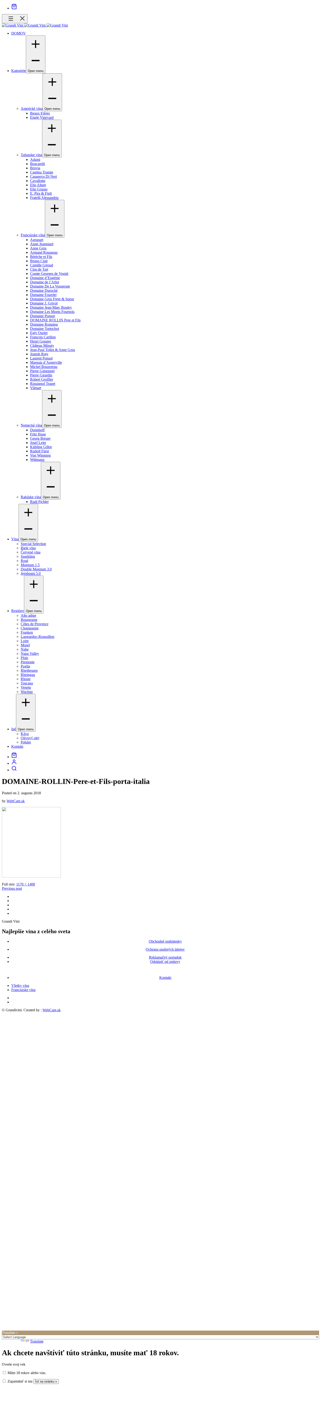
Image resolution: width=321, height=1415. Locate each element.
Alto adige (28, 615)
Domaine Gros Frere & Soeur (52, 299)
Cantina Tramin (41, 172)
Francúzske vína (33, 235)
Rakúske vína (31, 497)
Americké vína (32, 109)
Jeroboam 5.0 (31, 573)
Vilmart (35, 388)
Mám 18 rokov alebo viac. (27, 1373)
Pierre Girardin (41, 375)
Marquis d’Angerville (46, 362)
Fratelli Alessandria (44, 198)
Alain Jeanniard (41, 244)
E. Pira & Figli (41, 193)
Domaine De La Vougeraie (50, 286)
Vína (15, 539)
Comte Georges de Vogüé (49, 274)
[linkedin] (12, 909)
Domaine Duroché (44, 290)
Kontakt (17, 746)
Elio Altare (38, 185)
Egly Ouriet (38, 333)
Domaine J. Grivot (44, 303)
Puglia (25, 666)
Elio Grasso (38, 189)
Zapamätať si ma (19, 1381)
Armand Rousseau (44, 252)
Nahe (25, 649)
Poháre (26, 742)
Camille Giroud (41, 265)
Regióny (17, 611)
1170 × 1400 (25, 884)
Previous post (12, 888)
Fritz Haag (38, 434)
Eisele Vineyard (42, 117)
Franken (27, 632)
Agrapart (36, 240)
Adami (35, 160)
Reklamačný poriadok (165, 957)
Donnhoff (37, 430)
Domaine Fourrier (43, 295)
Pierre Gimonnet (42, 371)
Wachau (27, 692)
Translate (36, 1341)
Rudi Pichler (39, 502)
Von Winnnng (40, 455)
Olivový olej (30, 738)
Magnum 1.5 (30, 565)
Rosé (24, 561)
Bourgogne (29, 620)
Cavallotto (37, 181)
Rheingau (28, 675)
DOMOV (18, 33)
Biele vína (28, 548)
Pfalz (24, 658)
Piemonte (28, 662)
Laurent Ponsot (41, 358)
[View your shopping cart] (14, 8)
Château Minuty (42, 346)
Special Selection (33, 544)
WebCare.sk (16, 801)
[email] (12, 913)
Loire (25, 641)
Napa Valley (30, 654)
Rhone (26, 679)
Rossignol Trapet (42, 384)
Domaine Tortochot (44, 329)
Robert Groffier (41, 379)
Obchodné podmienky (165, 941)
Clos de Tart (39, 269)
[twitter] (12, 901)
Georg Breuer (40, 438)
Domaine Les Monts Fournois (52, 312)
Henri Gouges (40, 341)
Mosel (25, 645)
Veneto (26, 687)
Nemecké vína (31, 425)
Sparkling (28, 556)
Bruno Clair (39, 261)
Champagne (30, 628)
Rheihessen (29, 670)
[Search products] (14, 770)
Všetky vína (20, 986)
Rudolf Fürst (39, 451)
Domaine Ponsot (42, 316)
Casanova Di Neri (43, 176)
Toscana (27, 683)
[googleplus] (12, 905)
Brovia (35, 168)
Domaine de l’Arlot (44, 282)
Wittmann (37, 460)
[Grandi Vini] (13, 25)
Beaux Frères (40, 113)
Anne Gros (38, 248)
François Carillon (43, 337)
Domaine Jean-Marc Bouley (51, 307)
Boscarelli (37, 164)
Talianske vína (31, 155)
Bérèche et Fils (41, 257)
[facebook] (12, 896)
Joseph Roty (39, 354)
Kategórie (18, 71)
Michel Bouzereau (43, 367)
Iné (13, 729)
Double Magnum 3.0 (36, 569)
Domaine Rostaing (44, 324)
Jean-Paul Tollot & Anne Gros (52, 350)
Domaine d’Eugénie (45, 278)
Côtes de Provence (34, 624)
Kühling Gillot (41, 447)
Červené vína (30, 552)
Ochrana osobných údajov (165, 949)
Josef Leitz (38, 443)
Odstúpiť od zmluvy (165, 962)
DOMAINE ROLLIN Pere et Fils (55, 320)
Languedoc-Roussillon (37, 637)
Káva (25, 734)
